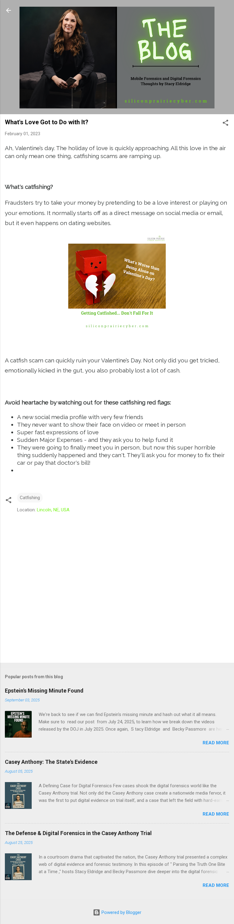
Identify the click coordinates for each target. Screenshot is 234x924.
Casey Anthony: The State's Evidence (51, 762)
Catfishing (30, 497)
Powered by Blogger (120, 912)
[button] (225, 124)
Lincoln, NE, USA (53, 510)
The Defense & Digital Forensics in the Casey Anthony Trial (78, 833)
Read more (216, 743)
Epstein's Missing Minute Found (44, 690)
